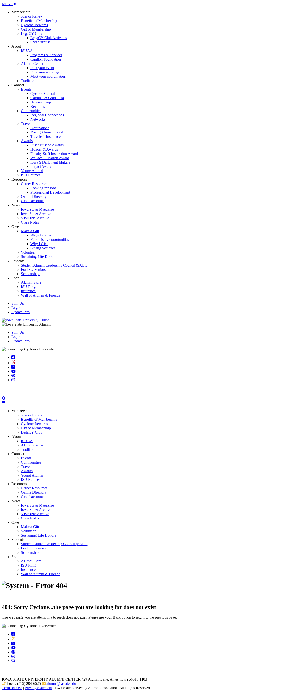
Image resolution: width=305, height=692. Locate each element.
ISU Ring (28, 287)
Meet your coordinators (48, 76)
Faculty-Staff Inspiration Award (54, 154)
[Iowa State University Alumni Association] (26, 320)
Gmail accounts (32, 201)
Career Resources (34, 184)
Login (15, 308)
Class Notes (30, 222)
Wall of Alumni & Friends (40, 295)
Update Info (20, 312)
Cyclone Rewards (34, 25)
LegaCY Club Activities (48, 38)
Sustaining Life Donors (38, 257)
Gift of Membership (36, 29)
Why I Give (39, 244)
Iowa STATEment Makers (50, 162)
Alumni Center (32, 64)
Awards (27, 141)
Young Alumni (32, 171)
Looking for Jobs (43, 188)
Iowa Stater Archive (36, 214)
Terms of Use (12, 688)
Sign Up (17, 303)
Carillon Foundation (45, 59)
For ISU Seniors (33, 269)
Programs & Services (46, 55)
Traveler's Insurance (45, 136)
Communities (31, 111)
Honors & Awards (44, 149)
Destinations (39, 128)
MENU (9, 4)
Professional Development (50, 192)
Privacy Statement (38, 688)
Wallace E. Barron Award (49, 158)
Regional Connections (47, 115)
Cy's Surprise (40, 42)
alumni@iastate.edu (61, 684)
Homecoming (40, 102)
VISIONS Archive (35, 218)
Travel (25, 124)
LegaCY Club (31, 33)
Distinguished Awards (47, 145)
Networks (37, 119)
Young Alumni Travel (46, 132)
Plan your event (42, 68)
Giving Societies (42, 248)
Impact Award (41, 166)
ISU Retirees (30, 175)
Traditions (28, 81)
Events (26, 89)
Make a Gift (30, 231)
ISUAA (27, 51)
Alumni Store (31, 282)
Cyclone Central (42, 94)
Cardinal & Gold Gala (47, 98)
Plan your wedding (44, 72)
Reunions (37, 106)
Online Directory (33, 197)
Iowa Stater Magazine (37, 209)
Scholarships (30, 274)
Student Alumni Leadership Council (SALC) (54, 265)
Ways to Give (40, 235)
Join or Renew (32, 16)
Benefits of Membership (39, 21)
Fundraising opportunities (49, 239)
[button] (4, 398)
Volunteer (28, 252)
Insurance (28, 291)
